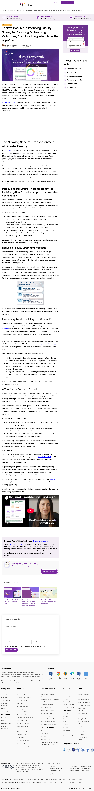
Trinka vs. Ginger (68, 697)
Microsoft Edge (72, 677)
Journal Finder (21, 734)
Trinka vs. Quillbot (68, 707)
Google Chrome (58, 677)
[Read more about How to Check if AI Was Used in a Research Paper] (12, 592)
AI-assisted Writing (22, 712)
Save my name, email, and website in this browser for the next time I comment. (26, 646)
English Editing (54, 766)
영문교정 (63, 782)
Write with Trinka (49, 571)
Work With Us (5, 698)
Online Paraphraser (23, 706)
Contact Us (4, 695)
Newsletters (66, 730)
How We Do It (45, 733)
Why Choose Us (45, 739)
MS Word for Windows (51, 678)
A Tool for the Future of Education (19, 130)
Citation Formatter (22, 732)
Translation (20, 703)
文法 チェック (66, 779)
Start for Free (67, 3)
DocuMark (44, 692)
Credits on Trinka (22, 743)
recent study (8, 150)
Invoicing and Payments (48, 722)
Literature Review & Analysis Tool (80, 771)
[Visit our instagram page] (79, 789)
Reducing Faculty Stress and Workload (21, 125)
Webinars (66, 724)
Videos (65, 733)
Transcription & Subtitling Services (80, 766)
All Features (20, 692)
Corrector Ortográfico (8, 782)
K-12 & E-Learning (46, 707)
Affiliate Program (6, 700)
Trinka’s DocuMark (9, 102)
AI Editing (81, 734)
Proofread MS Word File (24, 698)
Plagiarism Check (22, 720)
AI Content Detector (47, 16)
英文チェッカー (83, 779)
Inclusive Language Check (25, 717)
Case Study (66, 714)
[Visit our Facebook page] (76, 789)
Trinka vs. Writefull (68, 705)
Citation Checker (22, 729)
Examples (4, 718)
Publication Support (56, 768)
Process (43, 736)
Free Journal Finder (84, 702)
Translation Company (56, 771)
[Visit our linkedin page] (86, 789)
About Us (4, 692)
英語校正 (56, 782)
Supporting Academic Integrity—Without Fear (23, 128)
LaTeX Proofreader (22, 700)
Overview (43, 731)
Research (5, 329)
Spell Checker (82, 713)
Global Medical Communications (80, 768)
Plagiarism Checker (30, 779)
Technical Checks (22, 726)
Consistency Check (23, 715)
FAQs (2, 720)
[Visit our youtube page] (90, 789)
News (3, 708)
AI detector (8, 589)
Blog (64, 721)
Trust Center (5, 711)
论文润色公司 (71, 782)
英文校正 (74, 779)
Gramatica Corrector (22, 782)
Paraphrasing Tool (79, 16)
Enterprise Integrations (47, 716)
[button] (55, 115)
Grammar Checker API (47, 719)
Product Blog (7, 25)
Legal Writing (21, 737)
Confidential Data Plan (47, 589)
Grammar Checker (12, 16)
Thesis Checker (83, 732)
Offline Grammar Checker (48, 724)
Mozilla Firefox (65, 677)
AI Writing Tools (21, 709)
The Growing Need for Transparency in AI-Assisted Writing (25, 118)
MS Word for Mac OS (79, 678)
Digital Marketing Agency (77, 773)
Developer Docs (6, 723)
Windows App (86, 677)
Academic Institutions (47, 705)
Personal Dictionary (23, 740)
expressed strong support (49, 344)
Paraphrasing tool (56, 779)
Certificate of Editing (23, 746)
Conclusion (14, 133)
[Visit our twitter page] (83, 789)
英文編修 (79, 782)
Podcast (65, 727)
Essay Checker (82, 719)
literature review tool (36, 782)
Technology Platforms (47, 710)
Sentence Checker (84, 716)
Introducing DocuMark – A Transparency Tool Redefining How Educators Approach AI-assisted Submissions (32, 121)
